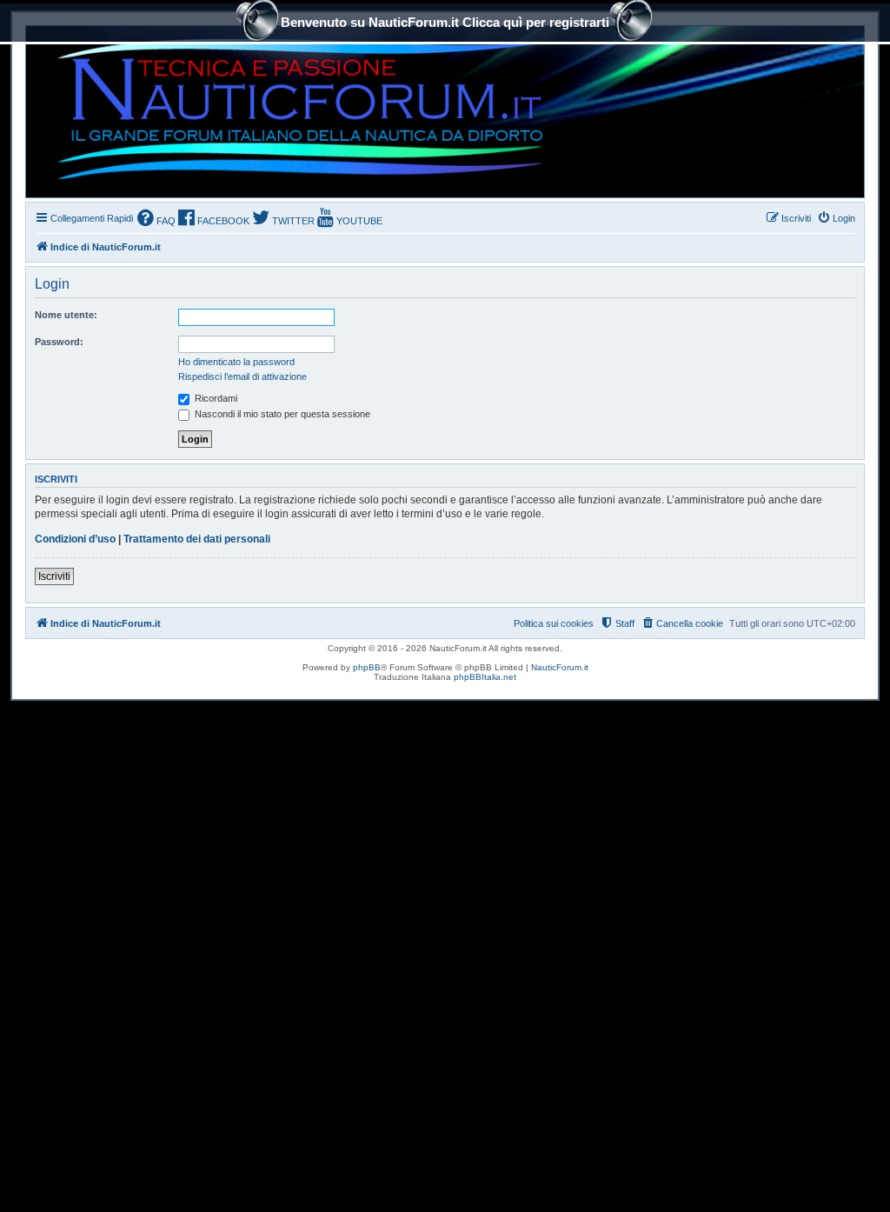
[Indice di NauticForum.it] (292, 111)
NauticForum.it (559, 667)
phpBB (367, 667)
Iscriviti (54, 576)
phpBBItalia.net (485, 677)
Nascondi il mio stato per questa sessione (281, 414)
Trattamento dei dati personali (196, 539)
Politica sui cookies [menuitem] (554, 623)
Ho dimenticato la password (236, 361)
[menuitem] (156, 219)
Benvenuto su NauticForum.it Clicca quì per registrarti (445, 22)
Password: (59, 341)
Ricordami (214, 398)
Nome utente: (66, 315)
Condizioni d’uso (75, 539)
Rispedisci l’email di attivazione (242, 376)
